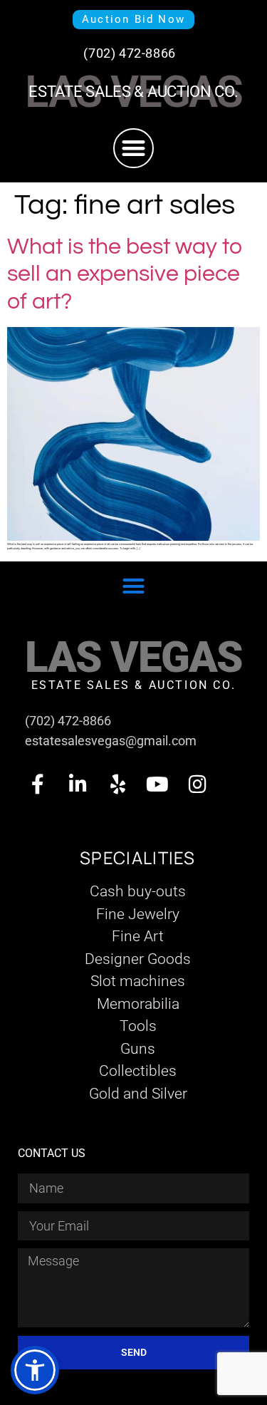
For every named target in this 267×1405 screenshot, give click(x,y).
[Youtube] (157, 784)
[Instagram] (197, 784)
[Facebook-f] (38, 784)
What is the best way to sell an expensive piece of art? (125, 274)
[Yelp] (117, 784)
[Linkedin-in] (78, 784)
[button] (133, 148)
